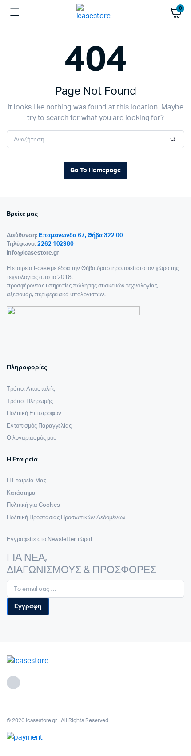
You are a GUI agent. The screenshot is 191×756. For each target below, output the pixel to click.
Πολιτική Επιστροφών (34, 413)
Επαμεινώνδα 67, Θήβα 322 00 (81, 236)
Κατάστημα (21, 493)
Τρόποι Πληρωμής (30, 401)
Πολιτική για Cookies (33, 505)
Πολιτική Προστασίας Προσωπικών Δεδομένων (66, 518)
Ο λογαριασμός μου (31, 438)
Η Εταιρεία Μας (26, 481)
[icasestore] (95, 12)
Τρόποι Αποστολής (31, 389)
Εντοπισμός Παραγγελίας (39, 426)
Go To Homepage (95, 170)
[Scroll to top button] (177, 720)
